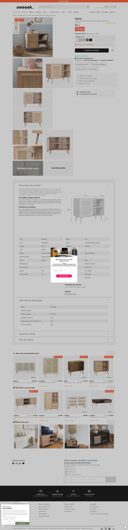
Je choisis (8, 523)
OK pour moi (22, 523)
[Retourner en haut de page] (125, 527)
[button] (2, 525)
